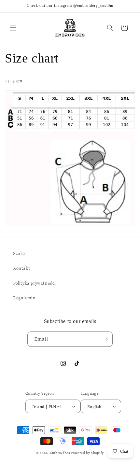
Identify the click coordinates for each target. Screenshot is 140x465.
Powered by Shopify (87, 452)
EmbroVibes (60, 452)
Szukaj (20, 253)
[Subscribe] (105, 339)
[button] (13, 28)
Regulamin (24, 298)
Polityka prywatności (34, 283)
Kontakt (21, 268)
